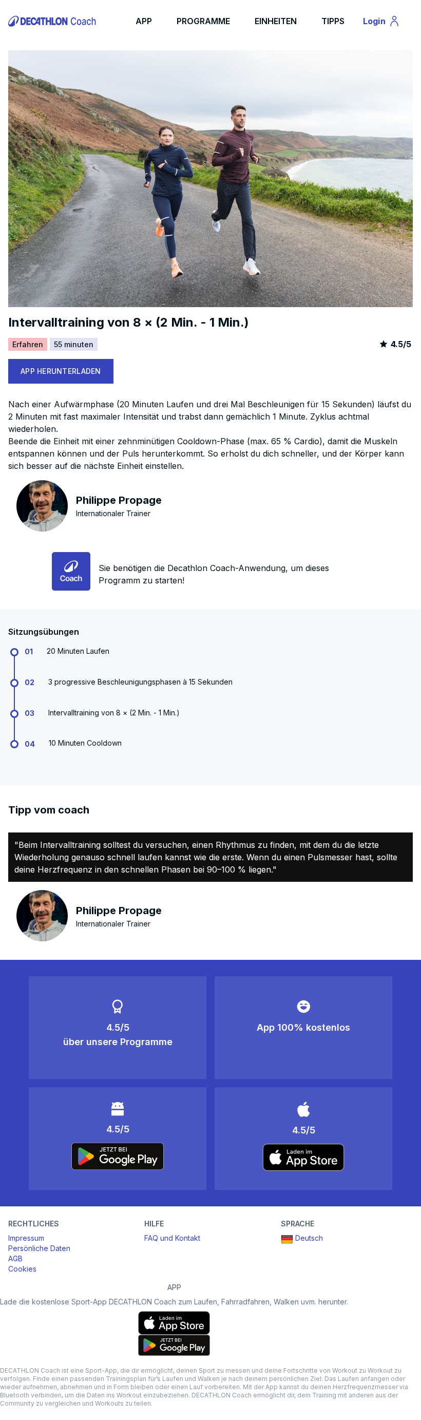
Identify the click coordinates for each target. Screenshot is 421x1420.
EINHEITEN (276, 21)
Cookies (22, 1268)
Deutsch (309, 1238)
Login (386, 23)
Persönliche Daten (39, 1248)
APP (144, 21)
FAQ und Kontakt (172, 1238)
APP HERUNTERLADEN (61, 371)
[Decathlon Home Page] (53, 21)
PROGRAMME (203, 21)
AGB (15, 1258)
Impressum (26, 1238)
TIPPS (333, 21)
